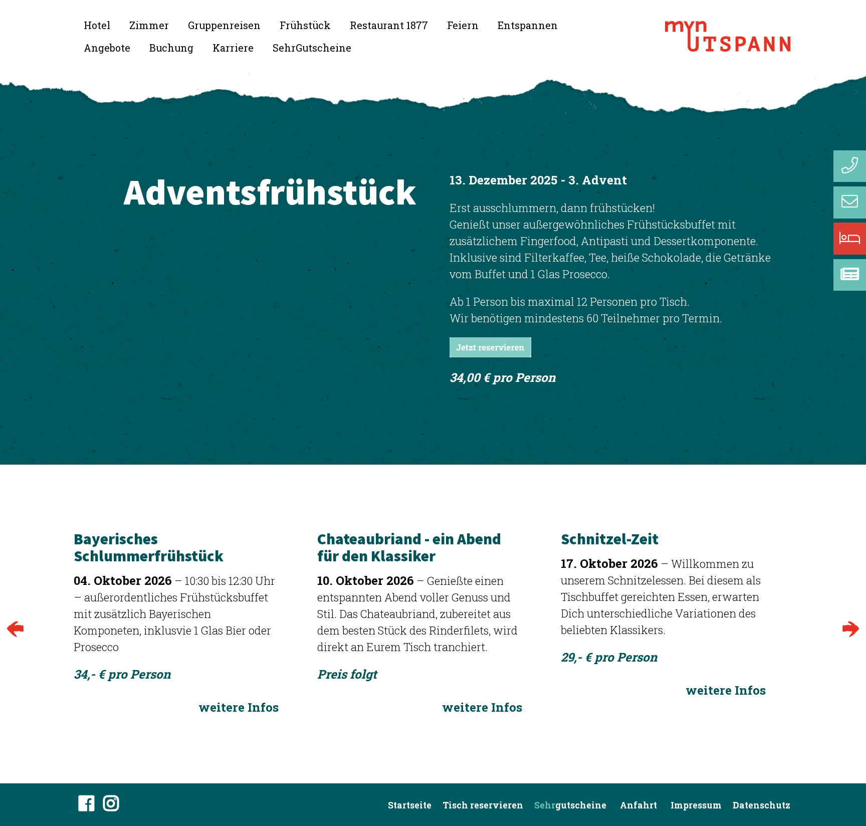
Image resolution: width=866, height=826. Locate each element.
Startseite (409, 805)
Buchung (171, 47)
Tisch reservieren (483, 805)
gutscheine (570, 805)
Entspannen (528, 25)
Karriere (233, 47)
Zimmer (149, 25)
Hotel (97, 25)
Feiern (463, 25)
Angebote (107, 47)
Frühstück (305, 25)
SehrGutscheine (312, 47)
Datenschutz (761, 805)
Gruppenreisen (224, 25)
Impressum (696, 805)
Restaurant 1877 (389, 25)
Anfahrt (638, 805)
